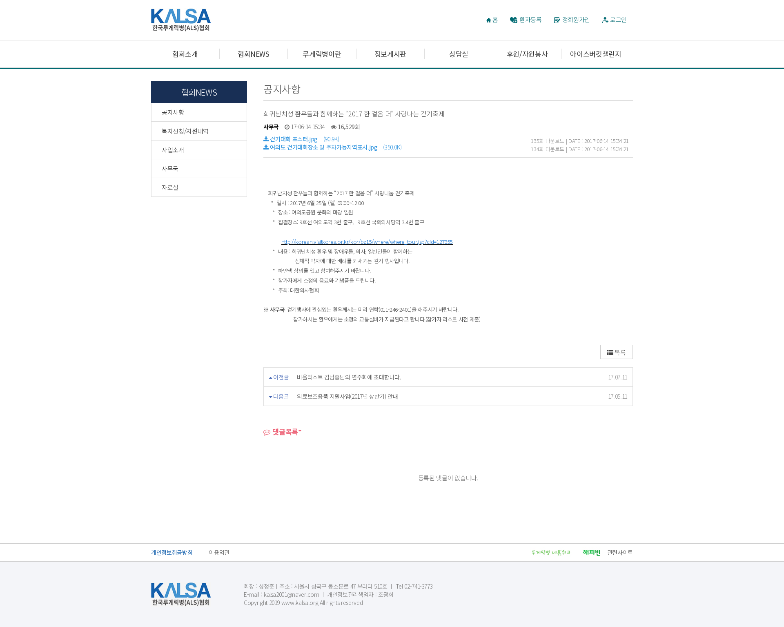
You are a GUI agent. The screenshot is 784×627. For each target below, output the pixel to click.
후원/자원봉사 (527, 54)
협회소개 (185, 54)
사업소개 (173, 149)
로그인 (618, 19)
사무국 (170, 168)
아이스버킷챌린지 (595, 54)
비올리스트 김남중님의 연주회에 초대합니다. (349, 377)
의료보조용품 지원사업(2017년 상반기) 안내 (347, 396)
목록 (619, 352)
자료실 (170, 187)
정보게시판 (390, 54)
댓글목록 (284, 431)
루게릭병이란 (322, 54)
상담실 (458, 54)
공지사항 (173, 112)
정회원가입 (576, 19)
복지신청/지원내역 (185, 131)
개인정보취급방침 (171, 552)
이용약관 (219, 552)
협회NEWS (254, 54)
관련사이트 (620, 552)
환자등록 (530, 19)
